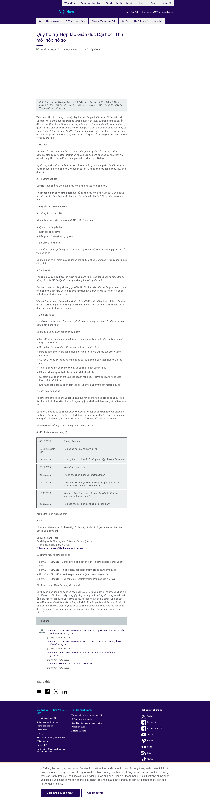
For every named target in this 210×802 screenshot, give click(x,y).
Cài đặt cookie (95, 793)
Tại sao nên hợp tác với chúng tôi (86, 715)
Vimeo (150, 741)
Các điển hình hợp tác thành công (86, 723)
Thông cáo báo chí (44, 726)
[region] (105, 782)
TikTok (150, 759)
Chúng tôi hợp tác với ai (82, 719)
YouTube (151, 734)
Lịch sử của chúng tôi (46, 718)
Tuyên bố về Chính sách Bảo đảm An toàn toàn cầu (51, 750)
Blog (153, 3)
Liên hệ (141, 3)
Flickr (149, 747)
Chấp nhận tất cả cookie (60, 793)
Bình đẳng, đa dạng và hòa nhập (51, 737)
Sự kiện (124, 21)
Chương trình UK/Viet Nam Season (157, 12)
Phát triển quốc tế (79, 727)
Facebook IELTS (154, 728)
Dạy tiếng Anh (132, 12)
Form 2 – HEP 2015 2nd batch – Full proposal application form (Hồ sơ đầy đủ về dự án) (85, 643)
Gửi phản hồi (42, 741)
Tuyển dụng (41, 730)
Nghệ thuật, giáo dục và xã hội (148, 21)
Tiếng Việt (69, 3)
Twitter (150, 716)
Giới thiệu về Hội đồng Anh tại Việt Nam (52, 711)
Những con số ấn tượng (47, 722)
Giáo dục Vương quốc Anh (103, 21)
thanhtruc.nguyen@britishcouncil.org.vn (61, 548)
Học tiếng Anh (52, 21)
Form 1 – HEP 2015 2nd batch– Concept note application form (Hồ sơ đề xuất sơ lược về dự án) (87, 632)
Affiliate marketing (79, 731)
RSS (149, 753)
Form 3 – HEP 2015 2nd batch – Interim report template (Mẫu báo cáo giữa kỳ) (85, 654)
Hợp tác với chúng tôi (81, 710)
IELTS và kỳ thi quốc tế (75, 21)
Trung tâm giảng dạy (90, 3)
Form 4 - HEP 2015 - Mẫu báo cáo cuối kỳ (71, 663)
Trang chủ (39, 21)
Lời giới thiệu (42, 745)
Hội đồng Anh (44, 11)
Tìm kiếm (172, 3)
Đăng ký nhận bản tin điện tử (119, 3)
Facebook (151, 722)
